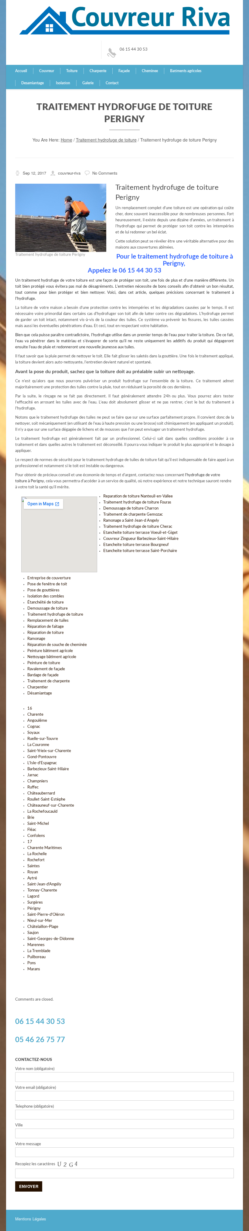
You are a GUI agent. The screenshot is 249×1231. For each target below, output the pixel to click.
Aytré (32, 878)
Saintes (33, 866)
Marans (33, 969)
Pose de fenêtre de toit (47, 584)
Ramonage (36, 639)
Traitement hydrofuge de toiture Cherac (137, 527)
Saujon (33, 933)
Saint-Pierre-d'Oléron (45, 915)
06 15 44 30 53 (134, 50)
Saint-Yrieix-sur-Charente (49, 751)
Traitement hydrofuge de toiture (106, 140)
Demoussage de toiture (47, 608)
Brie (30, 818)
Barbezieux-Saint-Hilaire (48, 769)
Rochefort (36, 860)
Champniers (37, 781)
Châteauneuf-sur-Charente (50, 806)
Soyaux (33, 733)
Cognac (33, 727)
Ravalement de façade (46, 669)
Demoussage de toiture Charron (131, 508)
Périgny (34, 909)
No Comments (105, 173)
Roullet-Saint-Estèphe (46, 799)
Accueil (21, 71)
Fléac (31, 830)
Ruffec (33, 787)
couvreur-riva (69, 173)
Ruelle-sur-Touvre (42, 739)
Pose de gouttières (43, 590)
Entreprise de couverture (49, 578)
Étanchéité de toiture (45, 602)
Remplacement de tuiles (48, 621)
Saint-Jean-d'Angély (44, 884)
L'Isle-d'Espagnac (42, 763)
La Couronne (38, 745)
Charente (35, 715)
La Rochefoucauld (42, 812)
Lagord (33, 896)
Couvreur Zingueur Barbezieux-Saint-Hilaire (141, 539)
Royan (32, 872)
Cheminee (150, 71)
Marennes (36, 945)
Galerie (88, 83)
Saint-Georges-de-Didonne (50, 939)
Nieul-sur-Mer (39, 921)
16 (29, 709)
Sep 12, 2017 (34, 173)
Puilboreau (36, 957)
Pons (31, 963)
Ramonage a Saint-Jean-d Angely (131, 521)
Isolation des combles (45, 596)
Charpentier (37, 687)
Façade (124, 71)
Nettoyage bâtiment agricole (51, 657)
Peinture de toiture (43, 663)
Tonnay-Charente (42, 890)
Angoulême (37, 721)
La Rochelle (37, 854)
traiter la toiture (200, 335)
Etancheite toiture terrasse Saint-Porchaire (140, 551)
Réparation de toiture (45, 633)
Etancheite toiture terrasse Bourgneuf (136, 545)
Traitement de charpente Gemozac (133, 515)
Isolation (63, 83)
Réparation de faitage (45, 627)
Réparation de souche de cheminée (57, 645)
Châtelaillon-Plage (42, 927)
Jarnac (32, 775)
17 (29, 842)
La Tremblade (38, 951)
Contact (112, 83)
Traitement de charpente (48, 681)
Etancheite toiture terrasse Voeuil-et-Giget (140, 533)
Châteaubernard (41, 793)
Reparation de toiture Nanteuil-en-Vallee (138, 496)
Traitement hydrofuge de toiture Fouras (137, 502)
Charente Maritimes (44, 848)
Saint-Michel (38, 824)
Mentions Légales (30, 1219)
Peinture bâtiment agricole (50, 651)
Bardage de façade (43, 675)
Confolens (36, 836)
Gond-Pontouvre (41, 757)
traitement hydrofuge (40, 281)
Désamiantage (39, 693)
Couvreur (46, 71)
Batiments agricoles (185, 71)
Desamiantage (32, 83)
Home (66, 140)
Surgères (35, 903)
